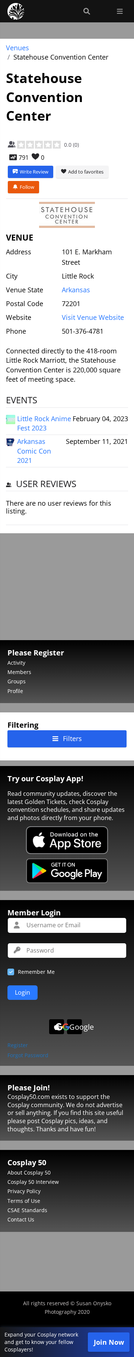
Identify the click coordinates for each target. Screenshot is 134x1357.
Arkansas (76, 289)
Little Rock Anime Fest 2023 (44, 423)
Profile (15, 691)
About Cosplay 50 (29, 1172)
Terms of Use (23, 1200)
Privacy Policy (24, 1191)
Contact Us (20, 1219)
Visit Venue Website (93, 317)
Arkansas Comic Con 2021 (34, 450)
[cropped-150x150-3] (67, 215)
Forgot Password (27, 1055)
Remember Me (36, 971)
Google (75, 1027)
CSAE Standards (27, 1210)
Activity (16, 662)
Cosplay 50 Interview (33, 1181)
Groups (16, 681)
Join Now (109, 1342)
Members (19, 672)
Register (17, 1045)
